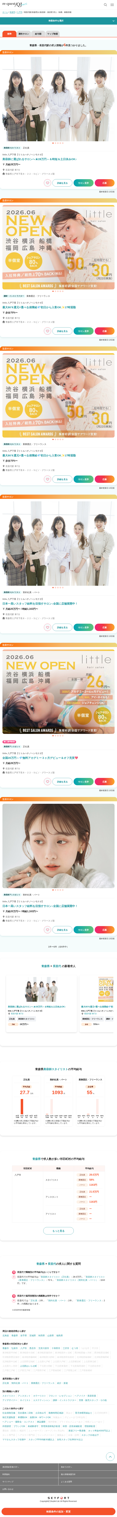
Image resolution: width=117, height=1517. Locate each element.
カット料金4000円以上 (99, 1430)
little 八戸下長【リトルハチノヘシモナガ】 (23, 154)
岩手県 (23, 1335)
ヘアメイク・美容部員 (85, 1396)
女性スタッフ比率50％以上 (70, 1439)
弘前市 (14, 1348)
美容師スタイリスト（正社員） (56, 1277)
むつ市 (75, 1348)
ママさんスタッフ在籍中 (14, 1439)
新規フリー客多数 (77, 1430)
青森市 (5, 1348)
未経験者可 (33, 1426)
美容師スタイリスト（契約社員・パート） (77, 1280)
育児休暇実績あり (83, 1413)
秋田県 (41, 1335)
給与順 (38, 34)
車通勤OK (22, 1417)
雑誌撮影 (41, 1422)
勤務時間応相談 (56, 1413)
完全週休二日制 (25, 1413)
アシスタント (24, 1396)
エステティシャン (41, 1400)
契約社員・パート (57, 1300)
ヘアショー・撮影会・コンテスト (18, 1422)
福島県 (59, 1335)
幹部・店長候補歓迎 (72, 1426)
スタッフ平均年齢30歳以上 (41, 1439)
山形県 (50, 1335)
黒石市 (32, 1348)
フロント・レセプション (60, 1396)
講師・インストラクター (64, 1400)
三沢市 (66, 1348)
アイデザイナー (9, 1400)
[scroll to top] (110, 1456)
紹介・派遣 (62, 1383)
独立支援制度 (8, 1417)
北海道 (5, 1335)
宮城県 (32, 1335)
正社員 (34, 1300)
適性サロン (23, 34)
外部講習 (6, 1426)
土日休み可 (40, 1413)
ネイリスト (25, 1400)
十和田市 (56, 1348)
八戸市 (23, 1348)
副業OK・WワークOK (40, 1417)
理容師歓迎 (90, 1426)
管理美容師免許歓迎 (50, 1426)
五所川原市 (43, 1348)
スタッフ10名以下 (90, 1435)
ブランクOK (19, 1426)
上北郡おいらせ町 (28, 1366)
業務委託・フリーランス (89, 1300)
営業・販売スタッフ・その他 (93, 1400)
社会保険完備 (8, 1413)
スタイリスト (8, 1396)
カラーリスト (39, 1396)
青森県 (14, 1335)
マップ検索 (52, 34)
